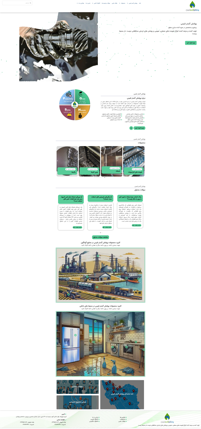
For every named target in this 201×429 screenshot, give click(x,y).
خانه (140, 3)
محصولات (123, 3)
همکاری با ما (81, 3)
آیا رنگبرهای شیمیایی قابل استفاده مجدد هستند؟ (101, 198)
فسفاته (118, 171)
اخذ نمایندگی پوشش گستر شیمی (122, 394)
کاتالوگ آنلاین (97, 3)
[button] (4, 43)
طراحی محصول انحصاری (77, 402)
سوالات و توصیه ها (106, 3)
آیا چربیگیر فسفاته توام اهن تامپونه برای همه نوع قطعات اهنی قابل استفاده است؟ (71, 199)
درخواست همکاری (78, 386)
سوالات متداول (139, 190)
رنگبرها (74, 172)
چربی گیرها (94, 172)
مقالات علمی (114, 3)
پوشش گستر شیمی (133, 3)
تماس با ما (88, 3)
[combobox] (17, 3)
